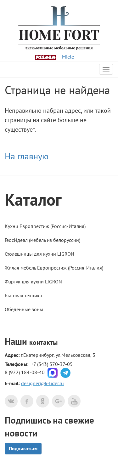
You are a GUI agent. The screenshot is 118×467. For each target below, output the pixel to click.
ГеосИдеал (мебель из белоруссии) (42, 240)
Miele (68, 57)
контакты (43, 342)
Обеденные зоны (24, 309)
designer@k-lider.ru (42, 383)
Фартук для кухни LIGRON (33, 281)
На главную (26, 156)
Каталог (33, 199)
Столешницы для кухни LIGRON (39, 254)
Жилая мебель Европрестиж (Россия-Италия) (54, 268)
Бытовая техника (23, 295)
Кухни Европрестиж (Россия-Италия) (45, 226)
